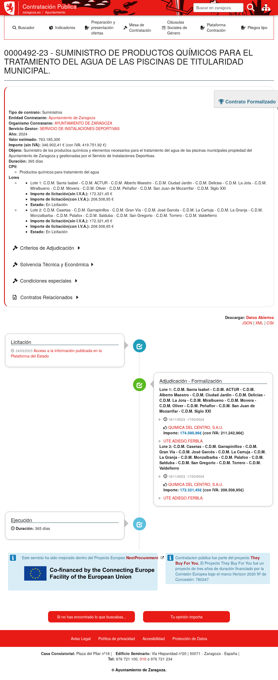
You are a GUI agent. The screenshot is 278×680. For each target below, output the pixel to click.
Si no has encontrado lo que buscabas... (91, 616)
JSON (247, 322)
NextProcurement (142, 557)
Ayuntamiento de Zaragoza (72, 117)
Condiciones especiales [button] (46, 280)
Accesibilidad (154, 638)
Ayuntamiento (55, 12)
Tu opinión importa (186, 616)
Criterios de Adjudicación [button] (47, 248)
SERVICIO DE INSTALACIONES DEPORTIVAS (79, 128)
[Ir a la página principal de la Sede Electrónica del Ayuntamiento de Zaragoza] (11, 8)
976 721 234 (161, 659)
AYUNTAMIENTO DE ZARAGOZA (83, 123)
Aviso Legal (81, 638)
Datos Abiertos (260, 317)
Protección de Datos (189, 638)
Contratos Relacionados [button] (46, 297)
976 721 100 (127, 659)
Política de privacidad (116, 638)
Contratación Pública (50, 6)
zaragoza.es (32, 12)
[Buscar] (251, 7)
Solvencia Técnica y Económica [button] (54, 264)
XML (259, 322)
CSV (270, 322)
